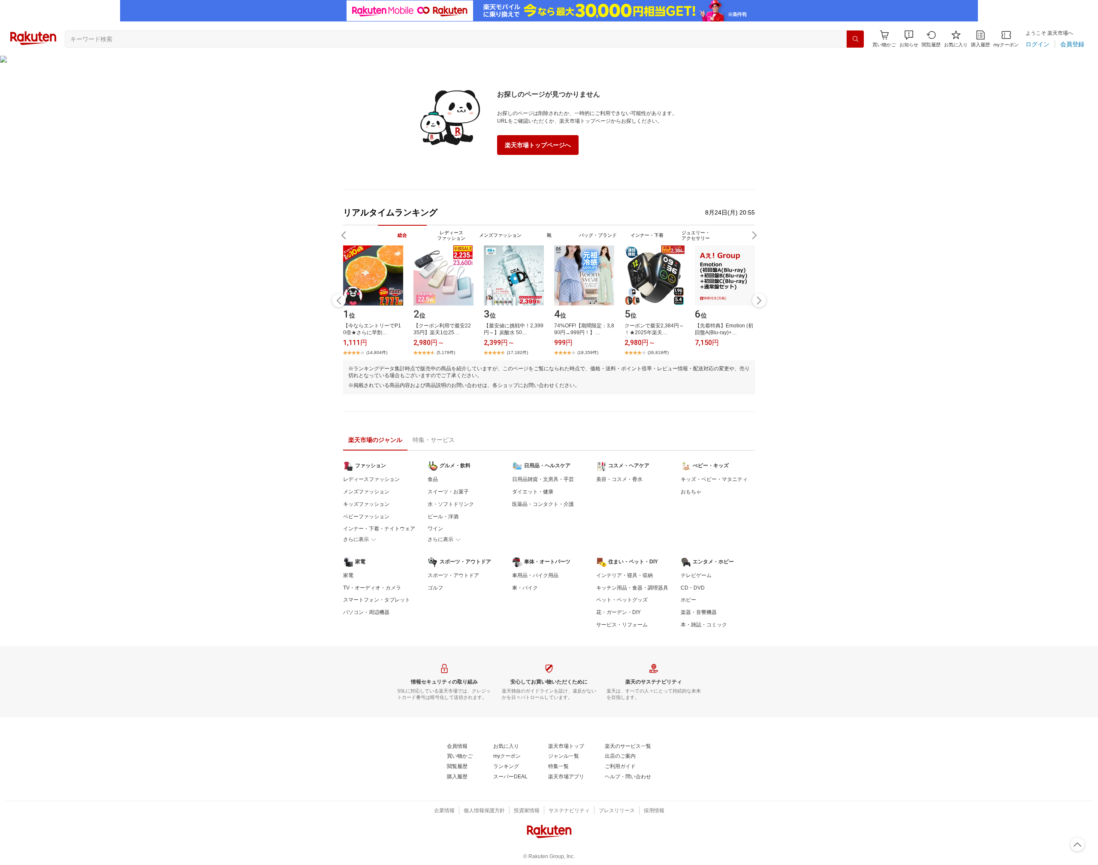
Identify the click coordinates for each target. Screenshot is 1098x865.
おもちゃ (691, 492)
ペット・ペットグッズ (622, 600)
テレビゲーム (696, 575)
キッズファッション (366, 504)
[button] (908, 39)
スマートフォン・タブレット (376, 600)
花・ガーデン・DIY (618, 612)
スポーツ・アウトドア (453, 575)
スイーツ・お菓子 (448, 492)
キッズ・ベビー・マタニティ (714, 479)
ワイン (435, 529)
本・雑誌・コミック (704, 625)
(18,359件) (587, 352)
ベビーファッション (366, 517)
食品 (433, 479)
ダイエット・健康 (532, 492)
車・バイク (525, 588)
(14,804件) (376, 352)
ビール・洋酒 (443, 517)
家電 (348, 575)
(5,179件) (446, 352)
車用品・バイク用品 (535, 575)
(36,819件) (658, 352)
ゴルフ (435, 588)
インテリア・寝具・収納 (624, 575)
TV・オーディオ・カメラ (372, 588)
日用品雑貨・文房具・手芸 (543, 479)
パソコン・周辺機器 (366, 612)
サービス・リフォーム (622, 625)
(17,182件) (517, 352)
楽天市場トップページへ (538, 145)
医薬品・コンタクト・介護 (543, 504)
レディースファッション (371, 479)
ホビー (688, 600)
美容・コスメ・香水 (619, 479)
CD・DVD (693, 588)
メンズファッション (366, 492)
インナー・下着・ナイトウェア (379, 529)
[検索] (855, 39)
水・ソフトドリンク (451, 504)
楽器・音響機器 (699, 612)
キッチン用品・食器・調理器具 (632, 588)
